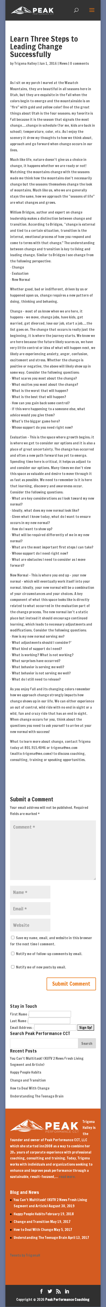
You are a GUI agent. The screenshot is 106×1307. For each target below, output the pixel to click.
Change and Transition (28, 1080)
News (63, 63)
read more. (67, 1176)
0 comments (79, 63)
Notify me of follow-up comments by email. (49, 953)
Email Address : (21, 1027)
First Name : (19, 1014)
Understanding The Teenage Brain (37, 1096)
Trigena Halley (25, 63)
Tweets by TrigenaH (25, 1255)
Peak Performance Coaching (67, 1299)
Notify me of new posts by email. (41, 967)
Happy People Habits (25, 1072)
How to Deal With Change (29, 1088)
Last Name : (19, 1020)
